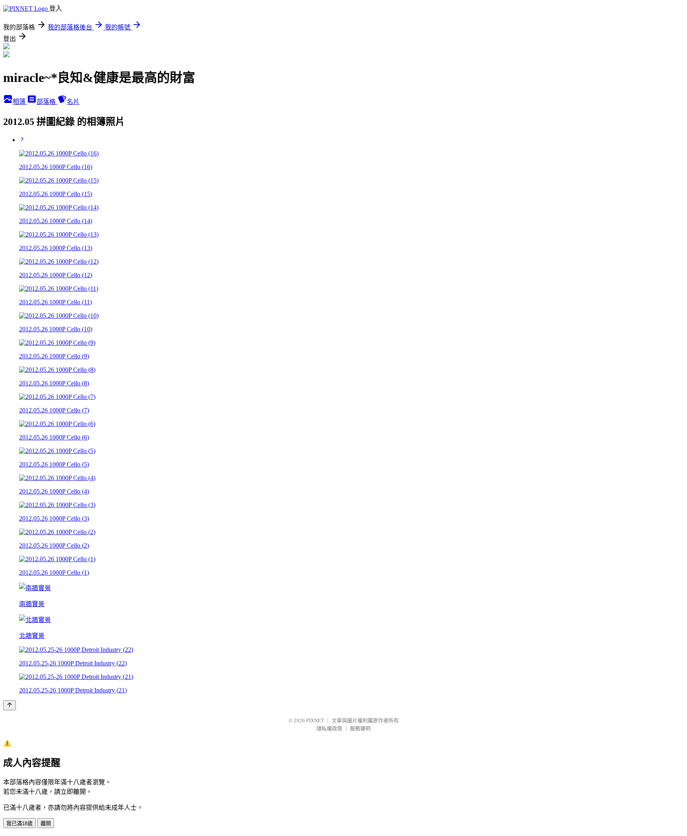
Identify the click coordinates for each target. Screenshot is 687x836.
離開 (46, 823)
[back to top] (9, 705)
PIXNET (315, 720)
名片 (73, 101)
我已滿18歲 (19, 823)
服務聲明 (360, 728)
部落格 (47, 101)
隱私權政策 (329, 728)
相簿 (20, 101)
